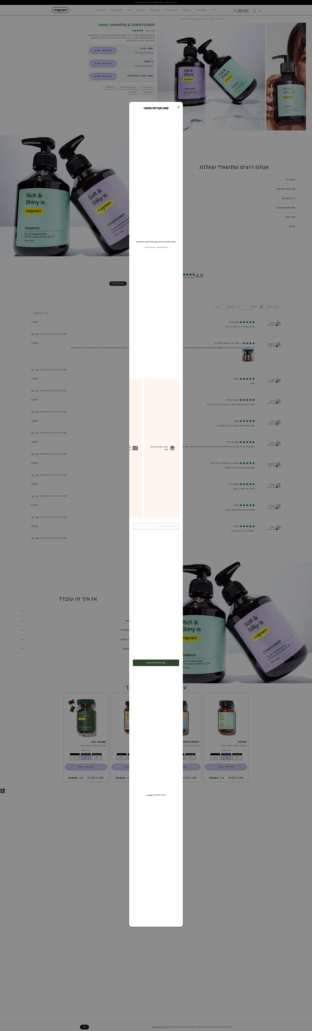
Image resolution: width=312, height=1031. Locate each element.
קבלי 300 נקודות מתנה (156, 662)
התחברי (150, 795)
